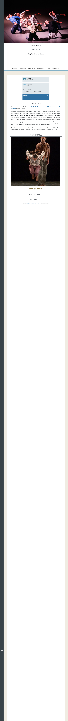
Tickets (48, 68)
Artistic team (31, 68)
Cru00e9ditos (55, 68)
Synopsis (14, 68)
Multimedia (40, 68)
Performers (22, 68)
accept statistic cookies (32, 203)
